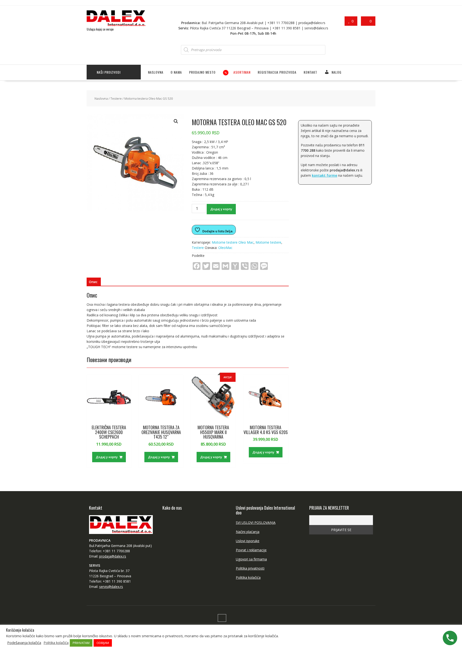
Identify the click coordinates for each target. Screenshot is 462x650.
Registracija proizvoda (277, 72)
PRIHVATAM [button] (81, 643)
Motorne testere (268, 242)
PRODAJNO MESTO (202, 72)
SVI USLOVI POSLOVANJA (256, 522)
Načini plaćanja (247, 531)
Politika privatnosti (250, 568)
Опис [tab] (93, 282)
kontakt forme (324, 175)
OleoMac (225, 247)
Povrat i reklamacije (251, 550)
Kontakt (310, 72)
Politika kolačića (248, 577)
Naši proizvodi (109, 72)
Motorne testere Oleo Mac (233, 242)
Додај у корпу (221, 209)
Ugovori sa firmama (251, 559)
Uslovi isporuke (247, 541)
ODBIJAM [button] (102, 643)
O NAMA (176, 72)
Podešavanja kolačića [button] (24, 642)
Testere (116, 98)
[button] (176, 121)
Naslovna (155, 72)
